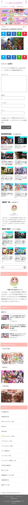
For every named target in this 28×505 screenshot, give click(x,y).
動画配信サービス (7, 475)
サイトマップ (20, 496)
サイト (3, 110)
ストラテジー (6, 455)
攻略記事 (5, 480)
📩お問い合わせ (20, 6)
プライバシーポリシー (10, 496)
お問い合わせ (14, 498)
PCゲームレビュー (7, 421)
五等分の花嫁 (6, 465)
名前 (3, 95)
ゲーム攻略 (12, 6)
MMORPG (5, 416)
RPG (3, 426)
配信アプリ (5, 485)
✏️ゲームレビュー (7, 436)
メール (3, 102)
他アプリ (4, 470)
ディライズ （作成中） (8, 460)
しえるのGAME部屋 (15, 501)
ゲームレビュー (4, 6)
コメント (4, 74)
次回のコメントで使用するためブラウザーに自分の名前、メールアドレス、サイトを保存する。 (14, 120)
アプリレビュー (6, 441)
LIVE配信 (5, 412)
